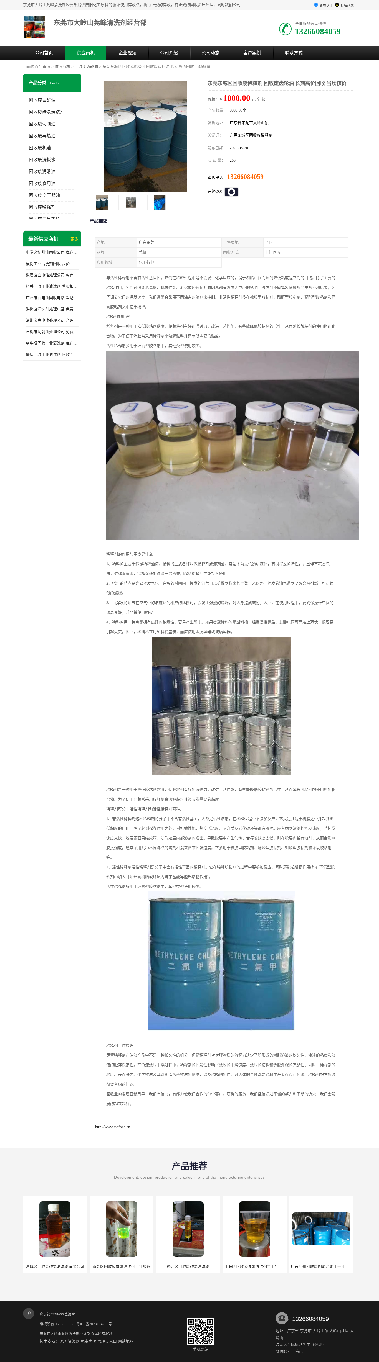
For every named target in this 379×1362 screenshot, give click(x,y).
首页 (46, 67)
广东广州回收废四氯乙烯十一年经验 (255, 1267)
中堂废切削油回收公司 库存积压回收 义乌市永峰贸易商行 (52, 252)
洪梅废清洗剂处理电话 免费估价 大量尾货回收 (52, 309)
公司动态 (210, 52)
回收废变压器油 (44, 195)
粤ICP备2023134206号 (94, 1324)
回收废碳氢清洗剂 (46, 112)
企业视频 (127, 52)
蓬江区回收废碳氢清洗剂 (121, 1267)
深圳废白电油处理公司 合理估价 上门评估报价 (52, 320)
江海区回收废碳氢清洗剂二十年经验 (189, 1267)
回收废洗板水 (42, 159)
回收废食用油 (42, 183)
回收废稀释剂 (42, 207)
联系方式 (294, 52)
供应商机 (86, 52)
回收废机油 (40, 147)
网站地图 (125, 1341)
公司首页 (44, 52)
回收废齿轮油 (86, 67)
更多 (74, 239)
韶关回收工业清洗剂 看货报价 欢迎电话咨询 (52, 286)
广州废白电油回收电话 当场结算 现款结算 (52, 298)
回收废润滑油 (42, 171)
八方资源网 (70, 1341)
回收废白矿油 (42, 100)
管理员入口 (107, 1341)
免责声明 (88, 1341)
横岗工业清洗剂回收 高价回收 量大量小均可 (52, 264)
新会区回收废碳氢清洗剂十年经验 (55, 1267)
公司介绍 (169, 52)
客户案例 (252, 52)
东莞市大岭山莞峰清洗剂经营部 (65, 1334)
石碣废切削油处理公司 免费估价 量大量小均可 (52, 332)
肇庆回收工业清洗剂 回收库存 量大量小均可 (52, 355)
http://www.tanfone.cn (112, 1127)
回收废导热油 (42, 135)
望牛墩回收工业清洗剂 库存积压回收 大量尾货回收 (52, 343)
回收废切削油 (42, 124)
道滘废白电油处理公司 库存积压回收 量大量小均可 (52, 275)
